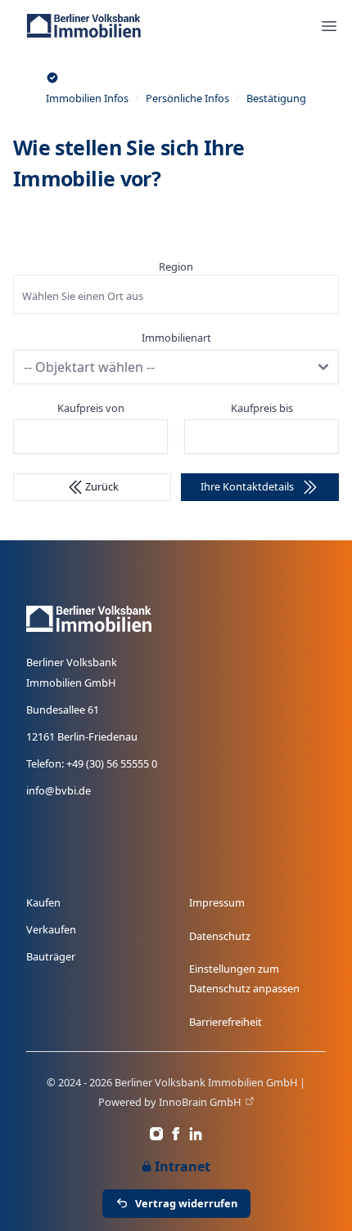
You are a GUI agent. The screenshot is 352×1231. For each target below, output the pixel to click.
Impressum (217, 902)
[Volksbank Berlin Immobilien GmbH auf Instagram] (156, 1134)
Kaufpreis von (90, 408)
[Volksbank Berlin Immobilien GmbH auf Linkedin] (195, 1134)
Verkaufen (51, 929)
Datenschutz (219, 936)
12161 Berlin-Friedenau (82, 736)
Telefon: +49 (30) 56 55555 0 (91, 763)
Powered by (169, 1101)
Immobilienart (176, 337)
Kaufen (43, 902)
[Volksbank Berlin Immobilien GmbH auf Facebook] (176, 1134)
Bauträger (50, 956)
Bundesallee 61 (62, 709)
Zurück (102, 486)
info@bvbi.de (58, 790)
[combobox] (176, 294)
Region (176, 266)
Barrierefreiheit (225, 1021)
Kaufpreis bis (262, 408)
